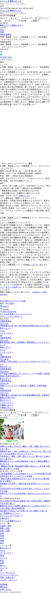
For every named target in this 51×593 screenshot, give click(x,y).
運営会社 (4, 587)
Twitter (44, 292)
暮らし (3, 565)
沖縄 (2, 541)
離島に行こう (5, 25)
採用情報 (4, 585)
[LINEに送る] (6, 57)
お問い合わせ (5, 590)
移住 (2, 560)
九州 (2, 538)
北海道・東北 (5, 526)
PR (1, 570)
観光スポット (5, 548)
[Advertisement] (25, 134)
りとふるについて (7, 573)
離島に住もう (17, 25)
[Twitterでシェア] (1, 55)
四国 (2, 536)
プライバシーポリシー (9, 575)
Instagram (3, 294)
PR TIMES (10, 303)
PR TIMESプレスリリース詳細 (13, 301)
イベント (4, 558)
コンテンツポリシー (8, 580)
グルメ (3, 551)
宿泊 (2, 556)
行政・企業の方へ (7, 577)
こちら (27, 196)
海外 (2, 543)
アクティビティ (6, 553)
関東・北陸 (4, 528)
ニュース (4, 568)
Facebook (36, 292)
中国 (2, 533)
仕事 (2, 563)
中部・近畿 (4, 531)
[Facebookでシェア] (1, 52)
